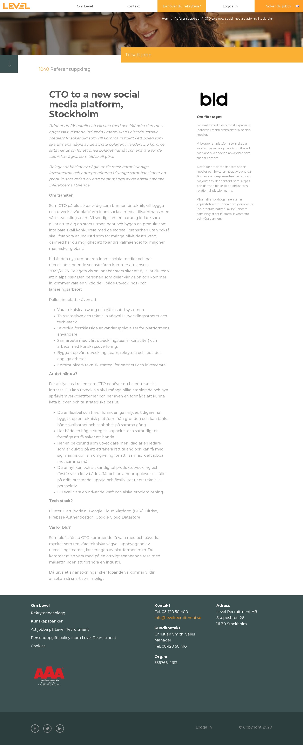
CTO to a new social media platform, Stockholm (239, 18)
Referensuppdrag (187, 18)
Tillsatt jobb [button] (138, 54)
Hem (165, 18)
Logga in (204, 727)
